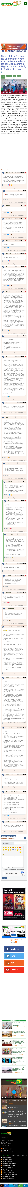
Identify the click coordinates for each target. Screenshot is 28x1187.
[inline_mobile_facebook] (6, 1185)
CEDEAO (19, 76)
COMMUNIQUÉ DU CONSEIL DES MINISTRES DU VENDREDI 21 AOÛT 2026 (18, 1032)
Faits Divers (5, 1176)
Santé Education (6, 1165)
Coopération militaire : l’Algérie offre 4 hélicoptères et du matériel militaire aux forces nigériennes (18, 1068)
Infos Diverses (6, 1178)
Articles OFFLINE (7, 1174)
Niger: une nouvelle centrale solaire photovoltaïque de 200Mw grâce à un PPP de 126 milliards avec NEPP (18, 1041)
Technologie (5, 1172)
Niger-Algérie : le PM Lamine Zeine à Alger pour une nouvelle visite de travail (19, 1024)
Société (4, 1159)
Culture (4, 1170)
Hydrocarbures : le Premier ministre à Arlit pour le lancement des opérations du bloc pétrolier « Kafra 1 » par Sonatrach (18, 1060)
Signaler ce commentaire (19, 188)
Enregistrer (5, 878)
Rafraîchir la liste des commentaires (9, 836)
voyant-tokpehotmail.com (10, 809)
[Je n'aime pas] (23, 172)
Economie (5, 1167)
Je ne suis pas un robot (11, 873)
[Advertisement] (14, 23)
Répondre (9, 188)
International (5, 1161)
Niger (3, 76)
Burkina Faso (9, 76)
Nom (6, 843)
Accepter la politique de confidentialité (14, 869)
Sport (4, 1169)
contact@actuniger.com (11, 1152)
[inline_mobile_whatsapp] (20, 1185)
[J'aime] (21, 172)
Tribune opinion (6, 1163)
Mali (14, 76)
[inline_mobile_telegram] (25, 1185)
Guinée (3, 77)
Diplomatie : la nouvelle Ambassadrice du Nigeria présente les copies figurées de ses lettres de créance (18, 1050)
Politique (4, 1157)
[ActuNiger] (12, 3)
